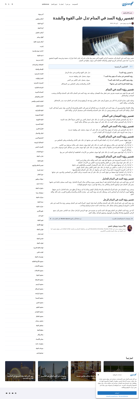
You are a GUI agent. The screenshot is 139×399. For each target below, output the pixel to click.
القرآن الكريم (39, 128)
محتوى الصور (39, 302)
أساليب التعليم (39, 32)
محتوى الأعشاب (39, 266)
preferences (45, 4)
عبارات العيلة (39, 206)
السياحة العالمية (39, 87)
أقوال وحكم (40, 37)
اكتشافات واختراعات (37, 64)
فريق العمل (54, 4)
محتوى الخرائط (39, 280)
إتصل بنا (61, 4)
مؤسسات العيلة (39, 257)
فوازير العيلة (40, 229)
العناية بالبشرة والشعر (37, 101)
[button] (98, 375)
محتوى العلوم (39, 307)
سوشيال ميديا (39, 193)
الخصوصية (75, 4)
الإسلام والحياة (39, 69)
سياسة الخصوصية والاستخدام (112, 396)
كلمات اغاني (40, 252)
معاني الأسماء (39, 339)
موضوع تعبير (40, 353)
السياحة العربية (39, 92)
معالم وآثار (40, 334)
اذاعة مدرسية (39, 60)
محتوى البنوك (39, 275)
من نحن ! (67, 4)
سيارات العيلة (39, 197)
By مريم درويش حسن (125, 23)
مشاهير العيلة (39, 325)
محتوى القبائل (39, 316)
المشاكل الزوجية (38, 142)
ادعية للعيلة (40, 55)
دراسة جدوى (40, 183)
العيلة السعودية (39, 115)
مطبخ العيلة (40, 330)
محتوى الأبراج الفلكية (37, 261)
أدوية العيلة (40, 23)
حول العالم (40, 174)
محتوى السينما (39, 298)
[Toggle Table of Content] (130, 66)
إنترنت (41, 46)
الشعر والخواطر (39, 96)
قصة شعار (40, 234)
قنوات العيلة (40, 243)
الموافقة (117, 393)
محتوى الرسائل (39, 289)
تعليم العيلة (40, 161)
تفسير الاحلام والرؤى (127, 12)
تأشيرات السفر (39, 147)
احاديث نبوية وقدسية (37, 51)
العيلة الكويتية (39, 119)
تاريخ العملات (39, 151)
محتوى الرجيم (39, 284)
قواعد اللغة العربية (38, 247)
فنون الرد (40, 215)
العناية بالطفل (39, 106)
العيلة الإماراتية (39, 110)
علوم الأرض (40, 211)
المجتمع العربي (39, 138)
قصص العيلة (40, 238)
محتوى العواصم (39, 312)
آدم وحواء (40, 14)
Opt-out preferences (123, 396)
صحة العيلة (40, 202)
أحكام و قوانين (39, 19)
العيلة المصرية (39, 124)
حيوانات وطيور (39, 179)
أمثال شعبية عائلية (38, 42)
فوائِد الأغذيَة (40, 225)
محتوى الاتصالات (39, 270)
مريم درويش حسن (115, 226)
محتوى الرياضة (39, 293)
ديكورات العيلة (39, 188)
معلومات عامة (39, 344)
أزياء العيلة (40, 28)
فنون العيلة (40, 220)
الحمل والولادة (39, 78)
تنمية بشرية (40, 170)
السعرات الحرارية (38, 83)
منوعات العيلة (39, 348)
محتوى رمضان (39, 321)
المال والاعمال (39, 133)
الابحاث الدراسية (39, 74)
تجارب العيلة (40, 156)
